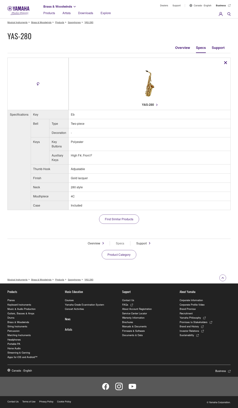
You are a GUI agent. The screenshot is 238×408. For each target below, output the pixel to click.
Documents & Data (132, 335)
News (67, 319)
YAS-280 (88, 22)
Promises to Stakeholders (194, 322)
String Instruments (17, 326)
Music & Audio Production (21, 309)
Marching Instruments (19, 335)
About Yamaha (187, 291)
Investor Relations (189, 331)
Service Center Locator (134, 313)
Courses (69, 300)
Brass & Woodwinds (57, 6)
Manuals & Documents (134, 326)
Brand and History (189, 326)
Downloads (85, 13)
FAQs (125, 304)
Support (177, 5)
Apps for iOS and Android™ (22, 357)
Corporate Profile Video (192, 304)
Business (221, 5)
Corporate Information (191, 300)
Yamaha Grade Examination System (84, 304)
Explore (106, 13)
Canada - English (202, 5)
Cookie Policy (64, 401)
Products (49, 13)
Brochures (127, 322)
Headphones (14, 339)
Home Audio (14, 348)
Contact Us (128, 300)
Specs (201, 47)
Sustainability (187, 335)
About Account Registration (137, 309)
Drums (11, 317)
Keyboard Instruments (19, 304)
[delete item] (225, 62)
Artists (66, 13)
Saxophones (74, 22)
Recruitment (186, 313)
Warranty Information (133, 317)
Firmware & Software (133, 331)
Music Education (74, 291)
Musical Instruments (17, 22)
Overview (182, 47)
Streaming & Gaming (18, 352)
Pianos (11, 300)
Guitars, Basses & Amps (20, 313)
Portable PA (13, 344)
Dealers (164, 5)
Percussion (13, 331)
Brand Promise (188, 309)
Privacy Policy (46, 401)
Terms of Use (29, 401)
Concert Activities (74, 309)
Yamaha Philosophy (190, 317)
